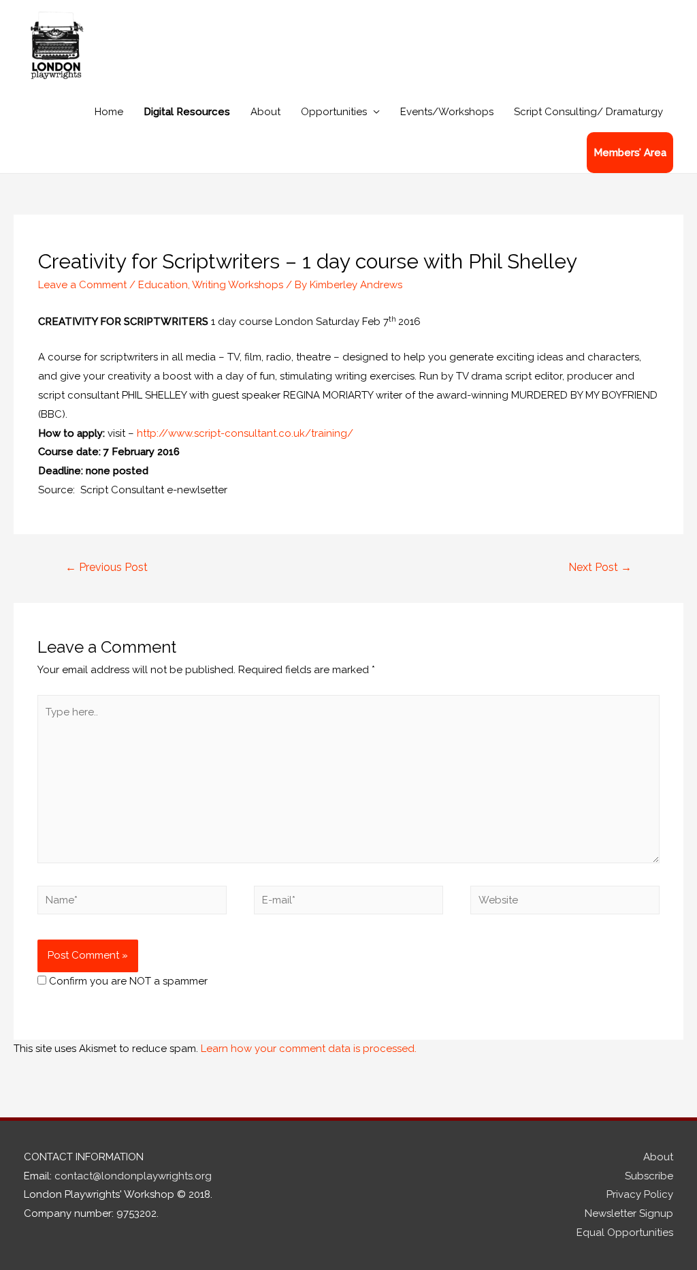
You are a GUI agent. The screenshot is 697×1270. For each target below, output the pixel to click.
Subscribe (649, 1176)
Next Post (600, 567)
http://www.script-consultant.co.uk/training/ (245, 433)
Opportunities (334, 112)
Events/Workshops (446, 112)
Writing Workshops (237, 285)
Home (109, 112)
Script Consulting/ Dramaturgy (588, 112)
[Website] (565, 903)
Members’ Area (630, 152)
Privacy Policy (639, 1194)
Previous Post (106, 567)
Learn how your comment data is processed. (309, 1048)
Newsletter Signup (629, 1213)
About (265, 112)
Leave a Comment (82, 285)
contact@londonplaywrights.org (133, 1176)
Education (163, 285)
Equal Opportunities (625, 1232)
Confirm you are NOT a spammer (127, 981)
